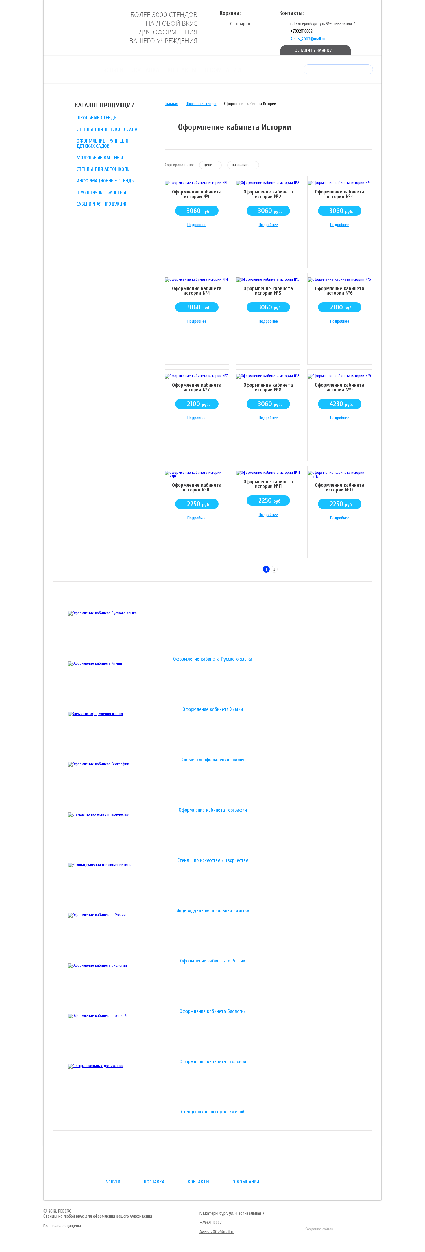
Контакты (182, 70)
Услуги (113, 70)
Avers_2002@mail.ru (307, 39)
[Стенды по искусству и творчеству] (212, 835)
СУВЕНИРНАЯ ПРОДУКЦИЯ (102, 204)
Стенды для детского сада (107, 129)
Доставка (145, 70)
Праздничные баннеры (101, 192)
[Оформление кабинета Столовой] (212, 1036)
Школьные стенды (97, 118)
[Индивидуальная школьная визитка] (212, 885)
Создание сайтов (319, 1229)
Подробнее (196, 224)
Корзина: (230, 13)
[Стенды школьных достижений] (212, 1087)
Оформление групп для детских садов (102, 143)
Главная (171, 103)
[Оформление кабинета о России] (212, 936)
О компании (223, 70)
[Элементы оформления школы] (212, 734)
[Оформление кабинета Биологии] (212, 986)
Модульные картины (100, 158)
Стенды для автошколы (103, 169)
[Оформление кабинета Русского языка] (212, 634)
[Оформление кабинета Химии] (212, 684)
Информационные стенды (106, 181)
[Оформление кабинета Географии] (212, 785)
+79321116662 (301, 31)
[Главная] (81, 27)
